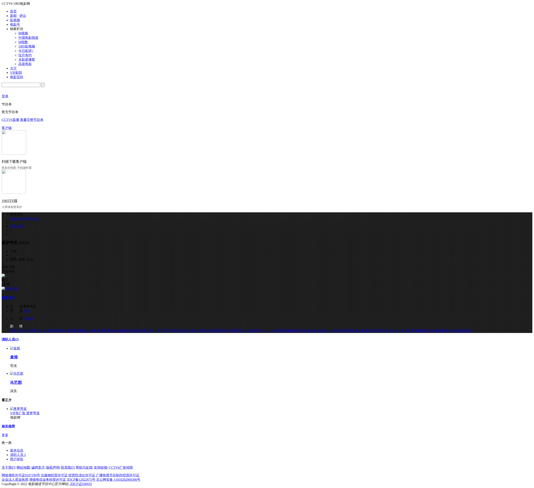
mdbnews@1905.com (24, 218)
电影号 (15, 24)
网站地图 (23, 467)
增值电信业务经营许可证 (47, 479)
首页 (13, 11)
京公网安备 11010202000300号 (118, 479)
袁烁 (26, 311)
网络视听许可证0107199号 (21, 475)
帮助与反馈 (84, 467)
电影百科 (16, 77)
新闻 (13, 16)
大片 (13, 68)
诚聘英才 (38, 467)
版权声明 (52, 467)
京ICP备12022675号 (81, 479)
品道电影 (25, 64)
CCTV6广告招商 (121, 467)
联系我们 (67, 467)
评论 (22, 16)
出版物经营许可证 (54, 475)
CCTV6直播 (10, 119)
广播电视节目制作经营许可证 (117, 475)
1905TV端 (9, 201)
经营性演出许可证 (81, 475)
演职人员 (10, 339)
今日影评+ (26, 51)
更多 (5, 435)
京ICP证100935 (81, 484)
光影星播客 (26, 59)
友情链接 (100, 467)
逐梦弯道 (33, 413)
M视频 (23, 33)
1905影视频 (26, 46)
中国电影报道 (28, 37)
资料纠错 (16, 226)
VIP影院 (16, 72)
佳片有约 (25, 55)
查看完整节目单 (31, 119)
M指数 (23, 42)
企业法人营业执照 (15, 479)
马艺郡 (28, 318)
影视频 (15, 20)
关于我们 (8, 467)
